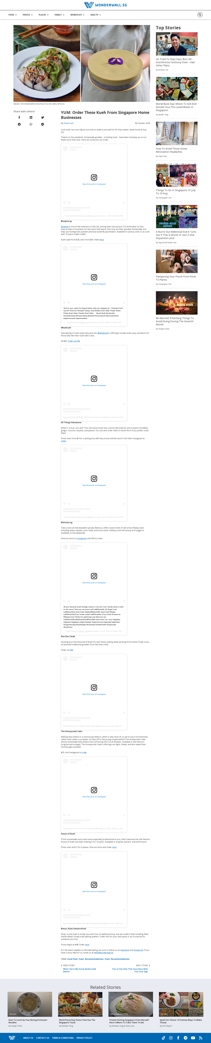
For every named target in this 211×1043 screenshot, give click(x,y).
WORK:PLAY (76, 14)
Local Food (72, 959)
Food (81, 959)
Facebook (125, 950)
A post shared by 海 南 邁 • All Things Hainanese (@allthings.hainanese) (91, 417)
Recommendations (94, 959)
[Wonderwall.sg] (105, 5)
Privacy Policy (84, 1038)
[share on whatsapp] (30, 124)
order (84, 752)
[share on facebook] (19, 117)
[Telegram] (185, 1038)
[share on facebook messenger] (42, 124)
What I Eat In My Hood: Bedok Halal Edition (79, 968)
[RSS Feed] (200, 1038)
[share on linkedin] (30, 117)
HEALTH (94, 14)
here (102, 239)
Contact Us (42, 1038)
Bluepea (65, 226)
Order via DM (74, 341)
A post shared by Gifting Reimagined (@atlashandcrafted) (85, 923)
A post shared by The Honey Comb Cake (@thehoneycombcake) (88, 726)
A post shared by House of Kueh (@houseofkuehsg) (83, 828)
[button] (13, 14)
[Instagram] (171, 1038)
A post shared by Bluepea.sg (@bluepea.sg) (82, 216)
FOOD (11, 14)
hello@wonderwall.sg (103, 952)
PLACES (42, 14)
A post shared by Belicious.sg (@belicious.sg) (81, 517)
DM (71, 650)
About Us (28, 1038)
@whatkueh (103, 333)
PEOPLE (26, 14)
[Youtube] (193, 1038)
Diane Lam (69, 123)
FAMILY (58, 14)
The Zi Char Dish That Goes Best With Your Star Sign (130, 968)
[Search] (200, 15)
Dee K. (82, 631)
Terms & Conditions (63, 1038)
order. (63, 441)
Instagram (82, 538)
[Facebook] (178, 1038)
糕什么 (83, 322)
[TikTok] (163, 1038)
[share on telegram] (19, 124)
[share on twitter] (42, 117)
